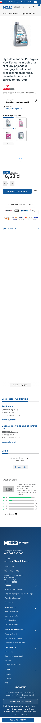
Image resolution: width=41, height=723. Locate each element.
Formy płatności (11, 634)
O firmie (8, 678)
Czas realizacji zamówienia (15, 642)
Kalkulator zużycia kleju (14, 589)
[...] (20, 35)
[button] (20, 385)
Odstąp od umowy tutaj (14, 656)
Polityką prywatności (20, 714)
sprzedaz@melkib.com (16, 561)
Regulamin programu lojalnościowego (19, 594)
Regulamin (9, 602)
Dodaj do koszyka (17, 191)
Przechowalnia (10, 620)
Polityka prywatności (12, 664)
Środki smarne (14, 13)
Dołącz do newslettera (20, 702)
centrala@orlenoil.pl (10, 420)
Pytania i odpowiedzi (12, 598)
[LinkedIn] (12, 570)
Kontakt (8, 674)
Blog (6, 682)
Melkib (4, 13)
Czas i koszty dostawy (13, 638)
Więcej (37, 2)
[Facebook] (6, 570)
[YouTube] (18, 570)
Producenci (9, 652)
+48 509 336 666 (13, 553)
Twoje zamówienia (12, 612)
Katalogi (8, 660)
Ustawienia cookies (12, 624)
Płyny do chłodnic (28, 13)
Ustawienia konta (11, 616)
